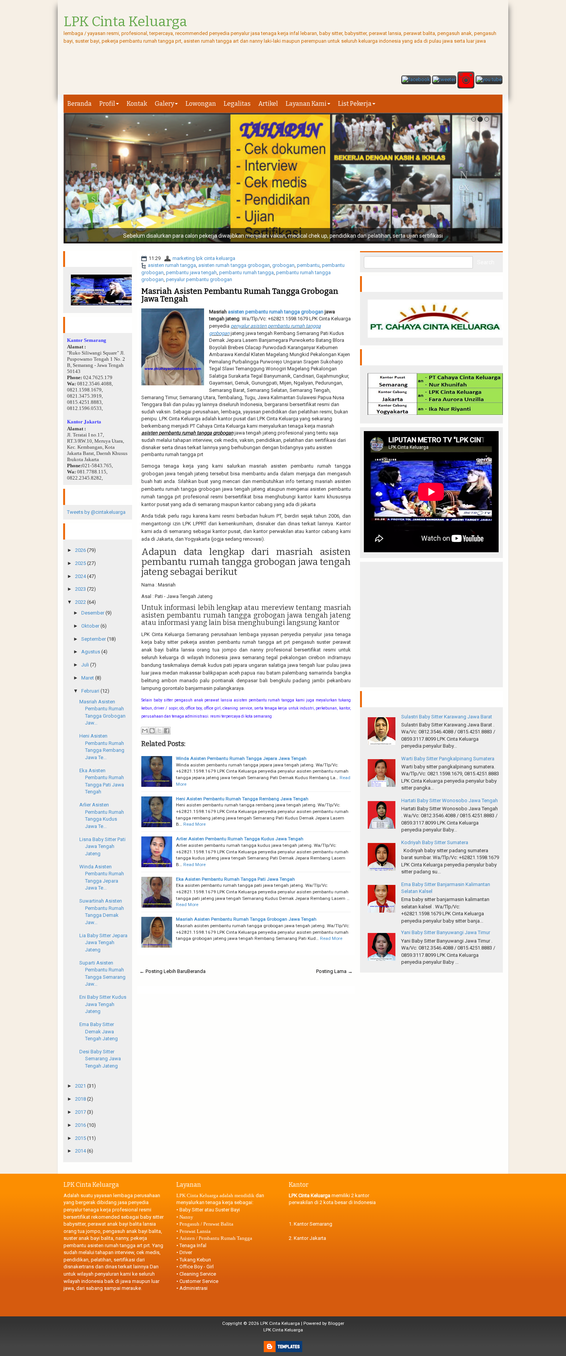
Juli (85, 665)
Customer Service (198, 1281)
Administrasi (193, 1288)
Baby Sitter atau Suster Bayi (209, 1210)
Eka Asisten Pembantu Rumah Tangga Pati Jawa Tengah (235, 879)
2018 (81, 1099)
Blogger (336, 1323)
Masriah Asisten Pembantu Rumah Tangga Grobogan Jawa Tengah (239, 295)
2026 (81, 550)
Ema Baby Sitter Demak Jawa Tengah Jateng (98, 1031)
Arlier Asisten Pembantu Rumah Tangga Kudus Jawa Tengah (239, 838)
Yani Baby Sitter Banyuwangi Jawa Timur (445, 932)
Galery (164, 103)
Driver (185, 1252)
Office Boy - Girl (196, 1266)
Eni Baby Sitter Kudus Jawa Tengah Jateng (102, 1004)
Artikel (268, 103)
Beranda (79, 103)
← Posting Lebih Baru (163, 971)
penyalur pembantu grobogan (199, 279)
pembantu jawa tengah (191, 272)
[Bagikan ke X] (159, 731)
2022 (81, 602)
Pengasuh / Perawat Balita (206, 1224)
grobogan (283, 265)
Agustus (91, 652)
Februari (90, 691)
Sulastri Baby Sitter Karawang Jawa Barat (446, 717)
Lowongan (201, 103)
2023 (81, 589)
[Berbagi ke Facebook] (167, 731)
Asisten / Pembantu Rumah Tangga (215, 1238)
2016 (81, 1125)
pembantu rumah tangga (246, 272)
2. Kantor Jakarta (307, 1238)
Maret (88, 678)
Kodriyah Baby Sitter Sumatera (434, 842)
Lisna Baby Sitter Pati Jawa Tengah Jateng (102, 846)
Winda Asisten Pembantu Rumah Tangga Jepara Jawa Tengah (241, 758)
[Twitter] (444, 80)
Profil (107, 103)
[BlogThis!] (152, 731)
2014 (81, 1151)
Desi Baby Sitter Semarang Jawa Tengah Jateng (100, 1059)
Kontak (137, 103)
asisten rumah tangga (172, 265)
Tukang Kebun (195, 1260)
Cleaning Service (197, 1274)
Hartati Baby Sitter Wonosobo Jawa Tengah (449, 800)
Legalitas (237, 103)
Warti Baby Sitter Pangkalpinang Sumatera (447, 758)
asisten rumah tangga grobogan (234, 265)
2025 (81, 563)
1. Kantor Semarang (310, 1224)
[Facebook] (416, 80)
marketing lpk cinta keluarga (203, 258)
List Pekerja (355, 103)
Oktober (90, 626)
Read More (194, 824)
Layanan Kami (306, 103)
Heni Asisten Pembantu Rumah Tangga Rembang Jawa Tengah (242, 798)
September (94, 639)
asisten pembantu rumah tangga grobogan (275, 312)
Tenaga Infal (192, 1245)
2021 (81, 1086)
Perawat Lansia (195, 1231)
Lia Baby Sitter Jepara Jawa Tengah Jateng (103, 943)
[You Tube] (489, 80)
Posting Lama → (334, 971)
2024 (81, 576)
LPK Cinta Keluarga (280, 1323)
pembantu (308, 265)
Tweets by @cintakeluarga (96, 512)
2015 (81, 1138)
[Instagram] (465, 80)
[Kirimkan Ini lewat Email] (145, 731)
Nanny (186, 1217)
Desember (93, 613)
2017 (81, 1112)
